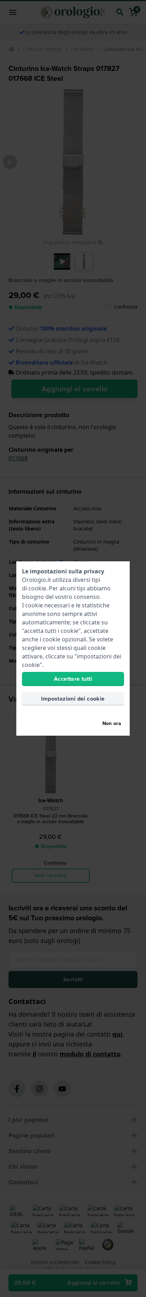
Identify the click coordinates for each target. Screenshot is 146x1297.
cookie (37, 588)
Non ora (111, 723)
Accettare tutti (73, 679)
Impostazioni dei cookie (73, 699)
